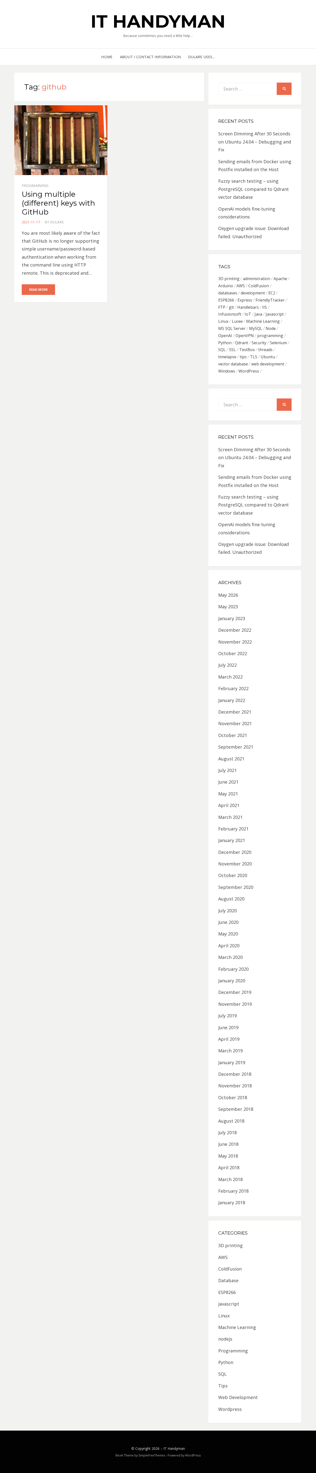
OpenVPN (245, 335)
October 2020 (232, 875)
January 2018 (231, 1202)
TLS (253, 356)
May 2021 (228, 794)
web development (267, 364)
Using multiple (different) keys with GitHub (58, 203)
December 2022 (234, 630)
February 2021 (233, 829)
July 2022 (227, 665)
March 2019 (230, 1051)
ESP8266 (226, 300)
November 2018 (235, 1086)
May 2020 (228, 934)
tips (243, 356)
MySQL (255, 328)
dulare (57, 222)
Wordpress (230, 1409)
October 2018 (232, 1097)
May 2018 (228, 1156)
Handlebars (248, 307)
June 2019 (228, 1027)
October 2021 (232, 735)
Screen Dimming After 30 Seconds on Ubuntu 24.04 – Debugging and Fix (254, 142)
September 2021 (235, 747)
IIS (264, 307)
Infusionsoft (229, 314)
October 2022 (232, 653)
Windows (226, 371)
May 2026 (228, 595)
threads (265, 349)
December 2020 (234, 852)
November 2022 (235, 642)
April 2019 (228, 1039)
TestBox (247, 349)
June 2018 (228, 1144)
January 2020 (231, 981)
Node (271, 328)
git (231, 307)
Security (259, 342)
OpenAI (225, 335)
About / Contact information (150, 56)
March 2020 (230, 957)
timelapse (227, 356)
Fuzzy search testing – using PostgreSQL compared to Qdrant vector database (253, 189)
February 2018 (233, 1191)
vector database (233, 364)
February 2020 (233, 969)
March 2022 (230, 677)
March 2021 (230, 817)
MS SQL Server (232, 328)
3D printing (228, 278)
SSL (232, 349)
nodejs (225, 1339)
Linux (223, 321)
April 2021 (228, 805)
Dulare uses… (201, 56)
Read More (38, 289)
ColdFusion (258, 285)
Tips (223, 1386)
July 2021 (227, 770)
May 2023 (228, 607)
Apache (280, 278)
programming (270, 335)
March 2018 (230, 1179)
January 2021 (231, 840)
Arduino (225, 285)
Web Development (238, 1397)
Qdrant (241, 342)
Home (107, 56)
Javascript (275, 314)
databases (227, 293)
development (253, 293)
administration (256, 278)
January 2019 (231, 1062)
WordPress (248, 371)
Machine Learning (263, 321)
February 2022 (233, 688)
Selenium (278, 342)
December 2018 (234, 1074)
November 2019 (235, 1004)
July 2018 (227, 1132)
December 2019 (234, 992)
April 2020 (228, 946)
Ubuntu (268, 356)
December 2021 (234, 712)
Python (225, 342)
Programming (35, 185)
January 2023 (231, 618)
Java (258, 314)
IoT (248, 314)
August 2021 (231, 759)
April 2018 (228, 1167)
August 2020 (231, 899)
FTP (221, 307)
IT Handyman (158, 21)
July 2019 (227, 1016)
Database (228, 1280)
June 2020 (228, 922)
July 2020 (227, 911)
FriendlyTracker (270, 300)
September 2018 (235, 1109)
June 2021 (228, 782)
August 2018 (231, 1121)
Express (244, 300)
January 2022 (231, 700)
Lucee (237, 321)
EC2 (271, 293)
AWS (241, 285)
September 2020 (235, 887)
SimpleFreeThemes (151, 1455)
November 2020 (235, 864)
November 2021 (235, 723)
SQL (222, 349)
